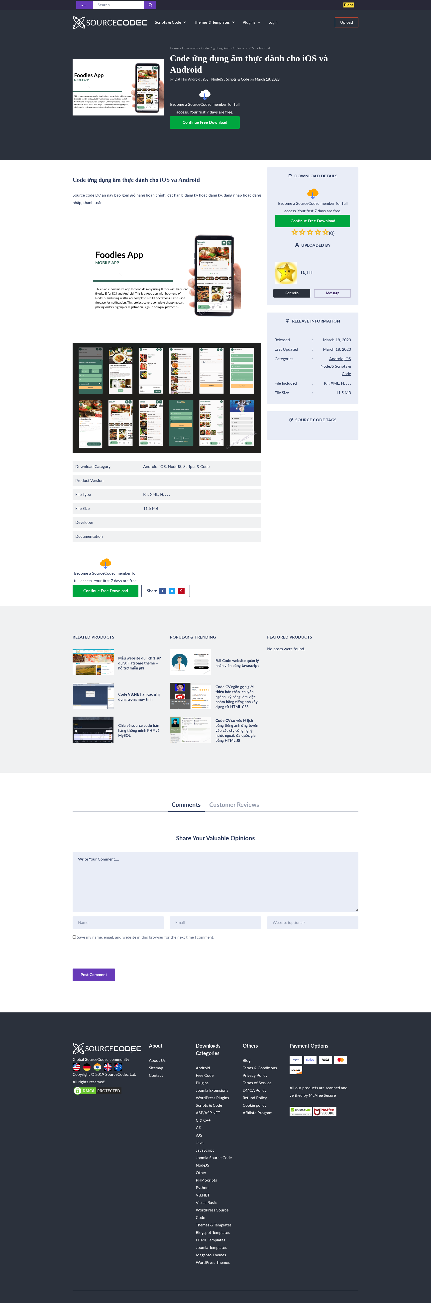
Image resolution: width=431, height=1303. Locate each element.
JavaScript (205, 1150)
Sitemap (156, 1068)
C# (198, 1128)
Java (200, 1143)
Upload (346, 22)
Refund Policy (255, 1098)
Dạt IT (179, 79)
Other (201, 1173)
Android (194, 79)
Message (332, 293)
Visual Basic (206, 1203)
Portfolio (292, 293)
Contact (156, 1076)
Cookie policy (254, 1105)
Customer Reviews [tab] (234, 805)
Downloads (190, 48)
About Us (157, 1061)
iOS (206, 79)
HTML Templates (210, 1240)
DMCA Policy (254, 1090)
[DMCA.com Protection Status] (97, 1091)
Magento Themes (211, 1255)
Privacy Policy (255, 1076)
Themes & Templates (213, 1225)
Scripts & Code (237, 79)
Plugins (202, 1083)
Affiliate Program (257, 1113)
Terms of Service (257, 1083)
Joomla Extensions (212, 1090)
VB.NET (203, 1195)
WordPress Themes (213, 1263)
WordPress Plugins (212, 1098)
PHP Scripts (206, 1180)
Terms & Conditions (260, 1068)
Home (174, 48)
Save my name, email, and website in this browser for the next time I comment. (145, 937)
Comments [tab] (186, 805)
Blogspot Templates (213, 1233)
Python (202, 1188)
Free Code (205, 1076)
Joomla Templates (211, 1248)
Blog (246, 1061)
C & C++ (203, 1120)
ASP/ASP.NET (208, 1113)
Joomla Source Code (214, 1158)
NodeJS (217, 79)
